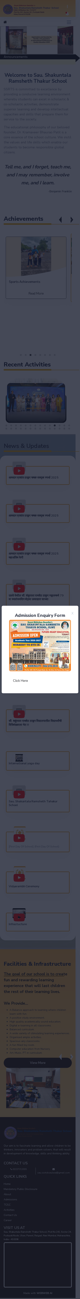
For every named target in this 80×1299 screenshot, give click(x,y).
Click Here (20, 681)
